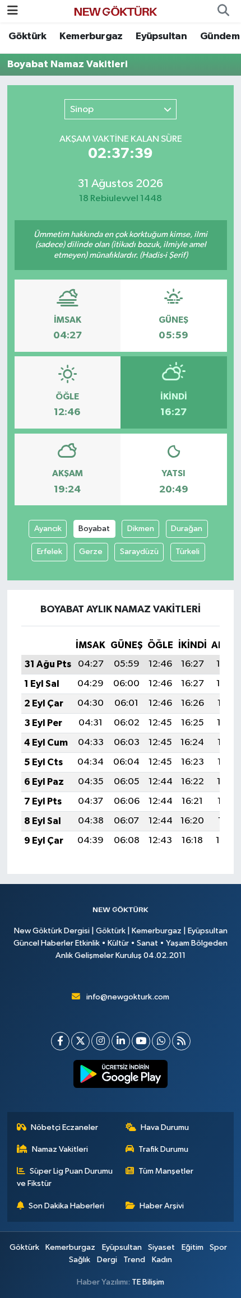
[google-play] (120, 1076)
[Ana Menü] (12, 11)
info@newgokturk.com (127, 997)
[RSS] (181, 1041)
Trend (134, 1259)
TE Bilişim (148, 1282)
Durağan (186, 528)
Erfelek (49, 551)
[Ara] (223, 11)
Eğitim (192, 1247)
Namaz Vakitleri (60, 1149)
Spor (218, 1247)
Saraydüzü (139, 551)
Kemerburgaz (90, 36)
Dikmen (140, 528)
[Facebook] (60, 1041)
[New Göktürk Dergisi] (115, 11)
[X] (80, 1041)
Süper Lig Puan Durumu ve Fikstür (65, 1177)
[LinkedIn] (121, 1041)
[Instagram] (100, 1041)
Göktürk (27, 36)
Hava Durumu (165, 1127)
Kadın (162, 1259)
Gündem (219, 36)
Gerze (91, 551)
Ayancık (48, 528)
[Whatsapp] (161, 1041)
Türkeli (187, 551)
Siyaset (161, 1247)
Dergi (107, 1259)
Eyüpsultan (161, 36)
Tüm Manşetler (165, 1171)
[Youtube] (141, 1041)
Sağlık (79, 1259)
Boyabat (94, 528)
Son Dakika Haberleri (66, 1206)
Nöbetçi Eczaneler (64, 1127)
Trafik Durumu (163, 1149)
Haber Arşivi (162, 1206)
